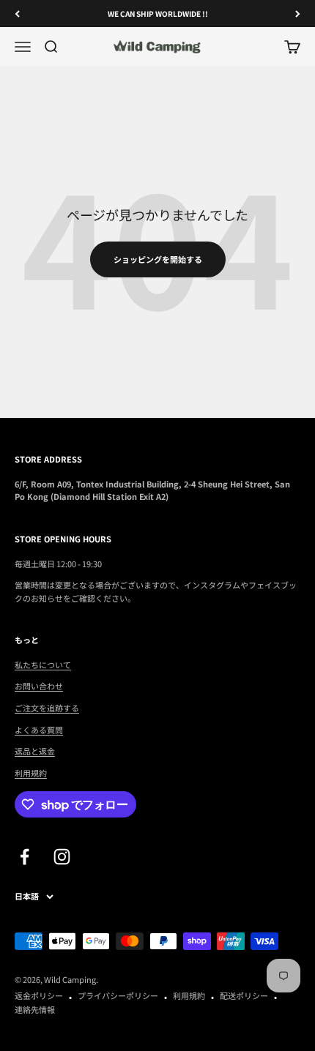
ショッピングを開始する (158, 259)
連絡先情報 (35, 1009)
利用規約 (31, 773)
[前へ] (17, 13)
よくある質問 (39, 730)
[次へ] (297, 13)
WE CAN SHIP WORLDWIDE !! (158, 13)
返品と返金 (35, 751)
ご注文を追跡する (47, 708)
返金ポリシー (39, 995)
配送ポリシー (244, 995)
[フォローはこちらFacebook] (24, 857)
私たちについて (43, 664)
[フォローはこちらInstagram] (62, 857)
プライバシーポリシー (118, 995)
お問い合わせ (39, 686)
